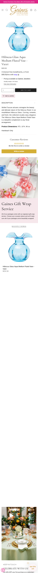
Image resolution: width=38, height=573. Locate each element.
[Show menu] (2, 10)
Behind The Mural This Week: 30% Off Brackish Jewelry (19, 1)
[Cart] (35, 10)
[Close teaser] (28, 563)
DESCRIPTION (7, 103)
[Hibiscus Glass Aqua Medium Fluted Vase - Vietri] (19, 246)
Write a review (19, 151)
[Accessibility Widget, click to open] (3, 570)
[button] (33, 568)
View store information (10, 84)
